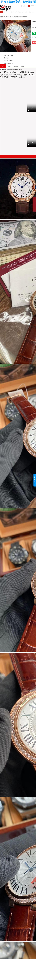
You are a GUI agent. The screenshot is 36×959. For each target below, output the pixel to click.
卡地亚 (11, 16)
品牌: (5, 55)
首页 (4, 16)
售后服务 (22, 66)
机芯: (5, 63)
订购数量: (34, 37)
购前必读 (9, 66)
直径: (5, 60)
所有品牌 (7, 16)
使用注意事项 (16, 66)
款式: (5, 57)
